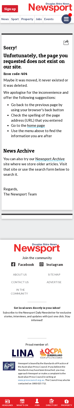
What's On (22, 405)
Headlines (7, 405)
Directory (52, 405)
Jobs (39, 19)
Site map (54, 274)
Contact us (20, 282)
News (5, 19)
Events (49, 19)
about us (20, 274)
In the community (19, 291)
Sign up (10, 9)
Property (27, 19)
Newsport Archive (50, 159)
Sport (15, 19)
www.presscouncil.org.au (31, 380)
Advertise (54, 282)
